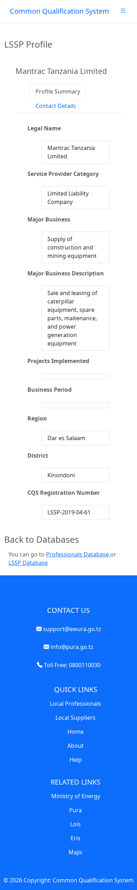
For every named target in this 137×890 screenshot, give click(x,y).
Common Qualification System (59, 11)
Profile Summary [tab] (57, 91)
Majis (75, 852)
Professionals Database (78, 554)
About (75, 745)
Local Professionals (75, 703)
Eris (75, 838)
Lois (75, 824)
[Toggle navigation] (123, 13)
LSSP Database (28, 563)
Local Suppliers (76, 717)
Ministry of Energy (75, 796)
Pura (75, 810)
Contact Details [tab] (55, 106)
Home (75, 731)
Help (76, 760)
